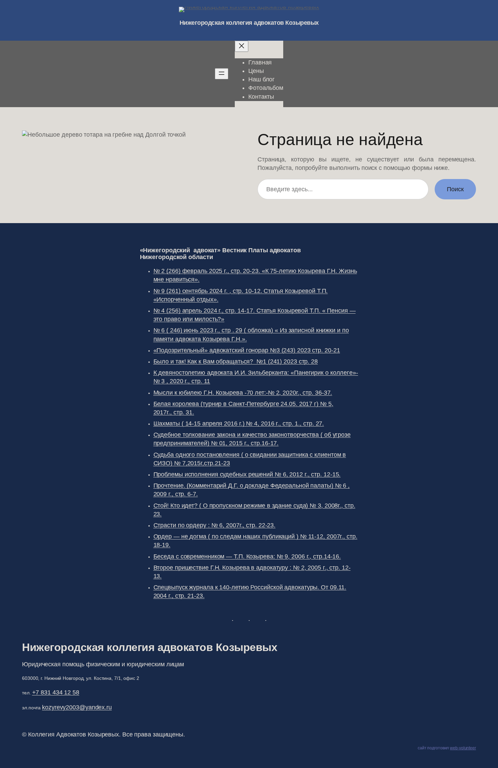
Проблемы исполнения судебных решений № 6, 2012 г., (247, 474)
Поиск (455, 189)
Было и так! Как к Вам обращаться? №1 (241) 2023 (235, 361)
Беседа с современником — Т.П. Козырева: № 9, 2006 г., (247, 556)
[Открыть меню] (221, 73)
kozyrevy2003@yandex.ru (77, 707)
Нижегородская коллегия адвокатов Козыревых (249, 22)
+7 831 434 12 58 (55, 692)
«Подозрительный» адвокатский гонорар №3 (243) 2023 (246, 350)
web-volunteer (463, 748)
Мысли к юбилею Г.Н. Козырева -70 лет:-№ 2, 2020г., (242, 392)
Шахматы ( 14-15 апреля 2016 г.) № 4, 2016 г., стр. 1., (238, 423)
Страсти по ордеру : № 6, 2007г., (214, 525)
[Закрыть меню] (241, 46)
